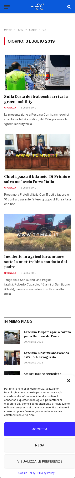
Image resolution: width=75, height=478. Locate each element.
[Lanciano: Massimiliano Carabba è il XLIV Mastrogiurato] (12, 358)
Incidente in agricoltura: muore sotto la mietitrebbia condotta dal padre (35, 261)
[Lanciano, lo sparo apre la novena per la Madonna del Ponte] (12, 337)
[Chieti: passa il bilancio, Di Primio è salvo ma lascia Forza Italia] (37, 152)
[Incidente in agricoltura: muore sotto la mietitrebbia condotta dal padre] (37, 232)
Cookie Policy (26, 472)
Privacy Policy (46, 472)
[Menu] (7, 6)
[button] (69, 381)
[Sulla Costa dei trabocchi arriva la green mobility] (37, 72)
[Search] (68, 6)
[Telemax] (37, 6)
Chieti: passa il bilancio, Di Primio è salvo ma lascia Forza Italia (37, 179)
